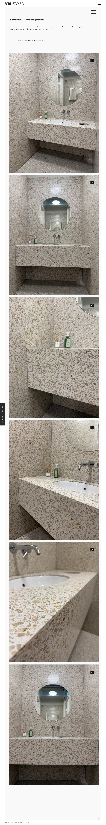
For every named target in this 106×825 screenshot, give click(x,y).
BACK (93, 12)
